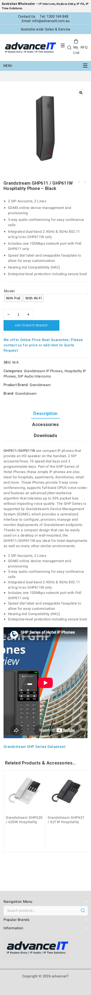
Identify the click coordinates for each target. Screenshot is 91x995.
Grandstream (40, 385)
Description (45, 413)
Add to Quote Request (31, 325)
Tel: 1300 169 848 (54, 16)
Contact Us (26, 16)
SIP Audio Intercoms (34, 376)
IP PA (80, 4)
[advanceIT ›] (30, 47)
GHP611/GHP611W (19, 450)
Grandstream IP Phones (43, 371)
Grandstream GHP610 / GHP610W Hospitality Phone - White (84, 182)
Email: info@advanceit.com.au (46, 21)
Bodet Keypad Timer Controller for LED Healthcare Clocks (78, 182)
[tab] (45, 413)
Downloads (45, 435)
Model (9, 291)
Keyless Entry (65, 4)
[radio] (13, 298)
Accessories (45, 424)
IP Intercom (47, 4)
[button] (80, 92)
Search (83, 910)
